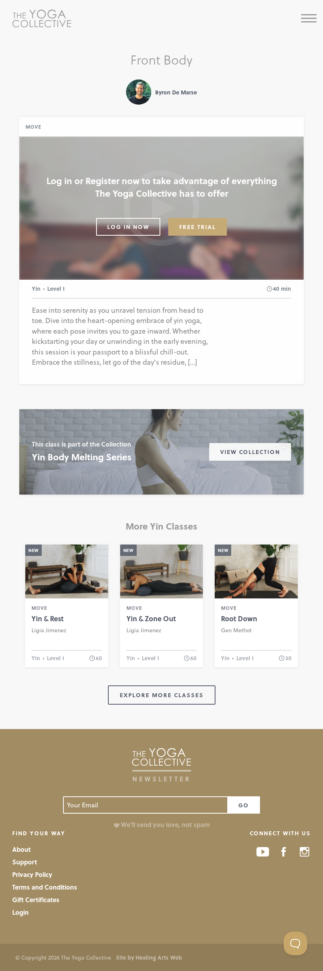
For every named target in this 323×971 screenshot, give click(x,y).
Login (20, 912)
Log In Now (128, 227)
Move (33, 126)
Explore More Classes (162, 695)
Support (24, 861)
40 (276, 288)
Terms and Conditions (44, 887)
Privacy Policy (32, 874)
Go (243, 805)
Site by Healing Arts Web (149, 957)
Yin (36, 288)
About (21, 849)
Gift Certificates (35, 899)
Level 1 (56, 288)
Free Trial (197, 227)
